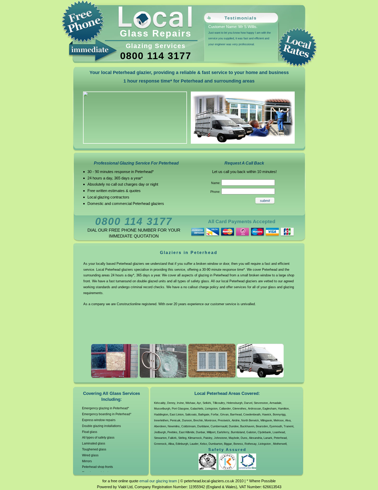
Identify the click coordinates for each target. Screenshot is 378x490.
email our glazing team (158, 481)
